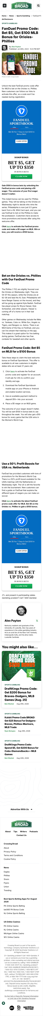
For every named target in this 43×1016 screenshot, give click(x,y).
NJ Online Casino (11, 930)
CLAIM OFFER (21, 141)
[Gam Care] (19, 1008)
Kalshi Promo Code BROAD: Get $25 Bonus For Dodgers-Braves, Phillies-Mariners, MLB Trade (20, 722)
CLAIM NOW (21, 176)
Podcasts (34, 831)
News (6, 867)
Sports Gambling (9, 23)
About (8, 831)
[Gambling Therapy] (28, 1008)
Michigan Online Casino (14, 933)
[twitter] (37, 620)
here (9, 226)
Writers (23, 831)
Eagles (7, 872)
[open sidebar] (4, 5)
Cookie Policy (10, 859)
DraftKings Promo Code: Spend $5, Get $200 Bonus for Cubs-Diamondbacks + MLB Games (21, 749)
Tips (15, 831)
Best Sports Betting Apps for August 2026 (20, 900)
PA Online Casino (11, 926)
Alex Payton (16, 47)
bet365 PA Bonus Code (14, 909)
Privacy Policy (10, 851)
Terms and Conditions (13, 855)
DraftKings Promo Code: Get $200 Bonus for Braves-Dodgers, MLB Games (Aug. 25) (21, 694)
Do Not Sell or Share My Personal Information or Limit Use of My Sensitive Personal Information (21, 998)
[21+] (12, 1008)
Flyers (6, 883)
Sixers (6, 879)
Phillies (7, 875)
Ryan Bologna (10, 731)
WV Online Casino (11, 937)
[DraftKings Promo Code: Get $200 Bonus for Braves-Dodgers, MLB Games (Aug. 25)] (21, 666)
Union (6, 886)
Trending (7, 890)
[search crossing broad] (38, 5)
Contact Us (21, 835)
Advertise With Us (20, 809)
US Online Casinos (12, 922)
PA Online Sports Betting (14, 906)
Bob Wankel (9, 704)
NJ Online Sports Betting (14, 913)
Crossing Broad (11, 844)
